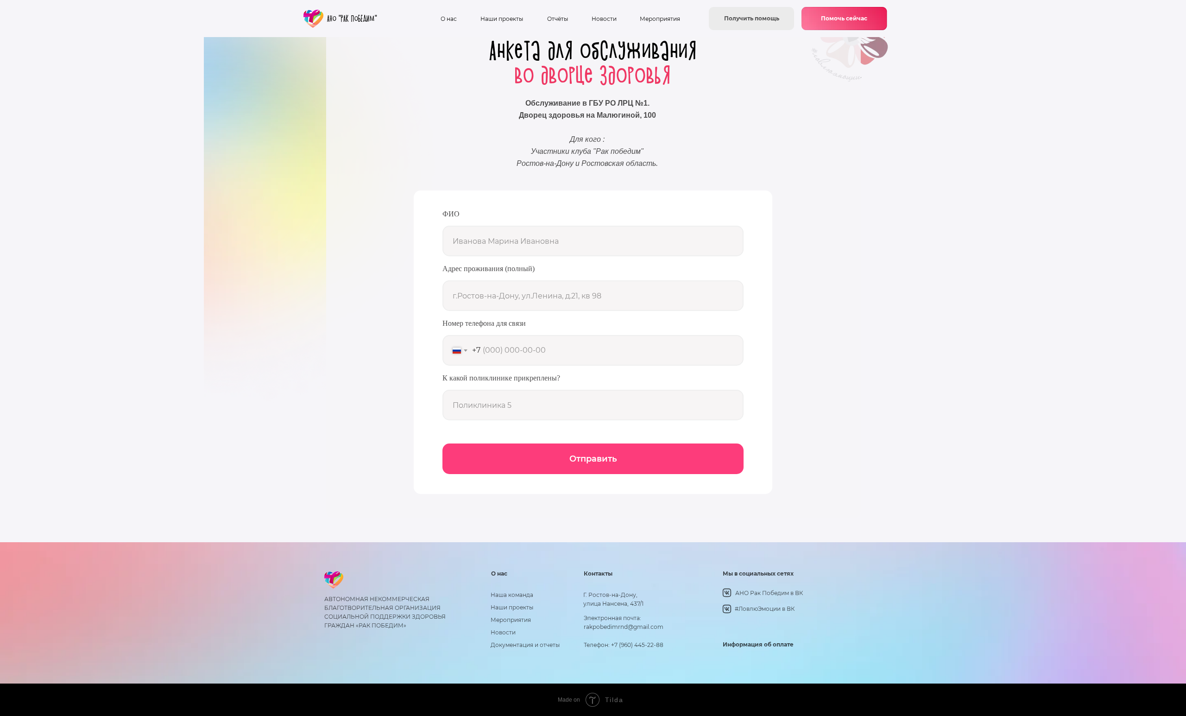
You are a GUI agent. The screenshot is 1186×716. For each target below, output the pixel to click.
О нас (449, 18)
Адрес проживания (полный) (488, 268)
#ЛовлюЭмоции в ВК (765, 608)
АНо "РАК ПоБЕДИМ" (352, 19)
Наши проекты (501, 18)
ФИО (451, 214)
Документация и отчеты (525, 644)
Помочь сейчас (844, 18)
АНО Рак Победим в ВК (769, 592)
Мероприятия (660, 18)
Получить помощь (751, 18)
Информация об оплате (758, 644)
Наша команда (512, 594)
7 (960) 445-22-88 (638, 644)
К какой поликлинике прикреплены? (501, 378)
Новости (604, 18)
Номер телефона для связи (484, 323)
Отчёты (557, 18)
